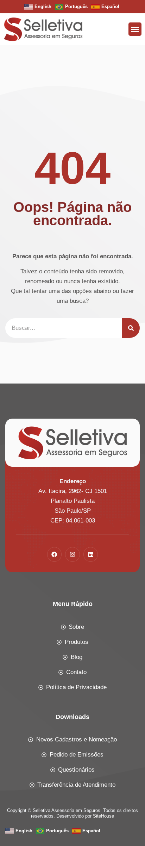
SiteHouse (103, 816)
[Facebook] (54, 554)
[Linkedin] (90, 554)
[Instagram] (72, 554)
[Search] (131, 328)
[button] (135, 29)
